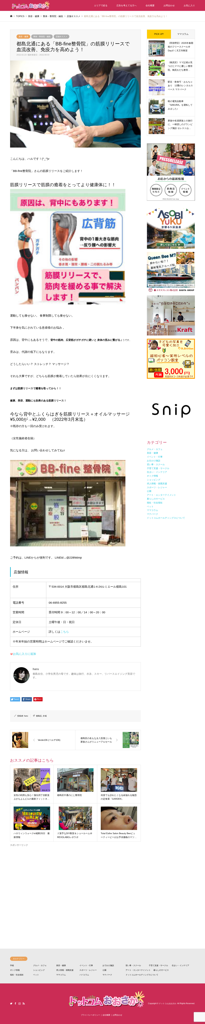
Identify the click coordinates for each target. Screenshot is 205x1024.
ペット (36, 975)
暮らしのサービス (161, 970)
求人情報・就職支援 (65, 970)
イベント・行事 (86, 965)
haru (26, 716)
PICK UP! (159, 34)
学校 (12, 965)
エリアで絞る (100, 5)
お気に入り (189, 5)
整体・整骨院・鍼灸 (42, 36)
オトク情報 (15, 970)
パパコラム (84, 975)
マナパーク (107, 975)
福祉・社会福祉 (17, 975)
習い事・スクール (133, 965)
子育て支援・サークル (158, 965)
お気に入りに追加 (24, 653)
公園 (104, 970)
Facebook (15, 1003)
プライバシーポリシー (90, 1015)
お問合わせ (169, 5)
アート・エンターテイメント (138, 970)
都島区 (39, 716)
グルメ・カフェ (40, 965)
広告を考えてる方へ (126, 5)
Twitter (11, 1003)
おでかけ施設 (108, 965)
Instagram (19, 1003)
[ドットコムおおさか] (30, 5)
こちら (64, 631)
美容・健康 (23, 36)
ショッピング (39, 970)
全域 (45, 716)
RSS (24, 1003)
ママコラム (183, 34)
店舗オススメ (61, 36)
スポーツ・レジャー (88, 970)
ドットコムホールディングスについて (142, 975)
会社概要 (150, 5)
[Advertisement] (75, 885)
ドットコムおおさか (167, 1004)
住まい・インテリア (180, 965)
